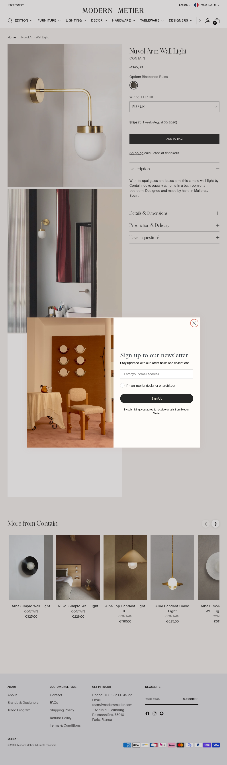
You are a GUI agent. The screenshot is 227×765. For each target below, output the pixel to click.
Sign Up (156, 398)
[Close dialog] (194, 323)
